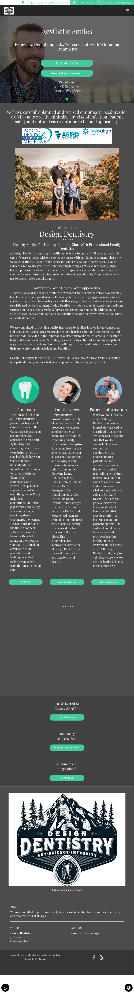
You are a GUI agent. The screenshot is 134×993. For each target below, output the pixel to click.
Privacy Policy (31, 959)
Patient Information (108, 582)
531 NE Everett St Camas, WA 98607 (46, 3)
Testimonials (87, 2)
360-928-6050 (98, 362)
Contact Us (67, 777)
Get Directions (67, 717)
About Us (25, 582)
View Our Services (67, 582)
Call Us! (118, 2)
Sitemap (43, 959)
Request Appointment (67, 73)
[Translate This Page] (129, 988)
